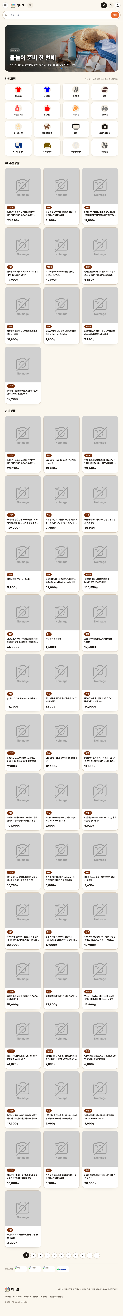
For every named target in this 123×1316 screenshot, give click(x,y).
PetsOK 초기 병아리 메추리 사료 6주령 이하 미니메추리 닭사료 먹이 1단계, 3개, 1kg (100, 760)
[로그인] (118, 5)
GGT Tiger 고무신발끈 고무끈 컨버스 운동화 (99, 878)
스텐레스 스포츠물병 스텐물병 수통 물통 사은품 (22, 1236)
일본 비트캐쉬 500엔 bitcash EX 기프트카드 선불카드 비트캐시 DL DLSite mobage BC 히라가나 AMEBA (60, 879)
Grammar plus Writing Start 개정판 (61, 759)
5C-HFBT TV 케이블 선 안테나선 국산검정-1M (61, 700)
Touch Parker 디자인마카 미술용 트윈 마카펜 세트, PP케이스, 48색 (99, 998)
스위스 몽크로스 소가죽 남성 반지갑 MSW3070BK (60, 273)
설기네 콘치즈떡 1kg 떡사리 (18, 579)
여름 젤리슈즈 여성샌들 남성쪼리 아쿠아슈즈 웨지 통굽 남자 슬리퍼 (99, 333)
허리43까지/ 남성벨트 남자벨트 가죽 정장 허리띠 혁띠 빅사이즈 (61, 333)
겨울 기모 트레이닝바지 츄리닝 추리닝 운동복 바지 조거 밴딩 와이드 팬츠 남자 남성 (100, 214)
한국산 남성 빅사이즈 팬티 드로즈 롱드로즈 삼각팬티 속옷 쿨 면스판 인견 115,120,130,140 (99, 273)
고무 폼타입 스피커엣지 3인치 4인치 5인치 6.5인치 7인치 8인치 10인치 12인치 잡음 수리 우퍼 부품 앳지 (61, 521)
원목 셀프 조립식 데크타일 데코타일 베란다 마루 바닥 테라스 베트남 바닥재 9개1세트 (99, 462)
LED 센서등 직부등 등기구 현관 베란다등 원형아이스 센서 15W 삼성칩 (61, 1117)
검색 (115, 15)
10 (89, 1255)
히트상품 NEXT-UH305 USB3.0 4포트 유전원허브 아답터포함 (22, 1176)
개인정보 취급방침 (56, 1297)
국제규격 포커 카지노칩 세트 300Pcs (61, 996)
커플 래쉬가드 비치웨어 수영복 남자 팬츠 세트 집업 (99, 521)
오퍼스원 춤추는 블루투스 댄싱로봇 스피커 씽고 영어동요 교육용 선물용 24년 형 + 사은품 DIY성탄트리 (22, 521)
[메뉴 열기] (5, 5)
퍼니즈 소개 (17, 1297)
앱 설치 (36, 1297)
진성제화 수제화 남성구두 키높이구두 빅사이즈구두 (22, 333)
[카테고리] (30, 5)
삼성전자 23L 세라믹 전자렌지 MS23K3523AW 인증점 (96, 581)
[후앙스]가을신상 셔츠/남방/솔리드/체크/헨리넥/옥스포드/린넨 (23, 392)
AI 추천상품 (12, 163)
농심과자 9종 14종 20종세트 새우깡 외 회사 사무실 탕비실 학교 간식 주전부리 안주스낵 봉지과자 (23, 1117)
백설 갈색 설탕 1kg (53, 639)
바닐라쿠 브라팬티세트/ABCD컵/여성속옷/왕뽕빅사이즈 (100, 819)
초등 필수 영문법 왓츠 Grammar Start (98, 640)
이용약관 (44, 1297)
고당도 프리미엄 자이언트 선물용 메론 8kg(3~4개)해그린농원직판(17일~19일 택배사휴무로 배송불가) (22, 641)
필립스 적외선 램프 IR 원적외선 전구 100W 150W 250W (99, 1117)
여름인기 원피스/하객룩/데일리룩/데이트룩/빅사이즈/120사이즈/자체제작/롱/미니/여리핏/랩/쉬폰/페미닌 (61, 581)
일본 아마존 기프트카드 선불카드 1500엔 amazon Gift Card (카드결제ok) (61, 938)
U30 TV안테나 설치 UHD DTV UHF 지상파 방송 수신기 (97, 700)
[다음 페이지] (97, 1255)
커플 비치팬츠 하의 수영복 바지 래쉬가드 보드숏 (99, 1176)
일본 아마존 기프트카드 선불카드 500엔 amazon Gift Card (100, 1057)
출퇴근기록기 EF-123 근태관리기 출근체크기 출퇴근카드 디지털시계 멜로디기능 (22, 819)
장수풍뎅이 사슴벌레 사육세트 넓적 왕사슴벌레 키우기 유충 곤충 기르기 (22, 878)
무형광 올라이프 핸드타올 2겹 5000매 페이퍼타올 (22, 998)
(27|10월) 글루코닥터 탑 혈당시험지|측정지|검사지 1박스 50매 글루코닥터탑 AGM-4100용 (61, 1058)
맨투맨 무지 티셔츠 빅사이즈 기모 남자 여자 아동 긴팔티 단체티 (22, 273)
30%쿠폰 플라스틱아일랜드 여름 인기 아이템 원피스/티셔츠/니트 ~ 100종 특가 (22, 938)
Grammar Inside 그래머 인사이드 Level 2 (61, 461)
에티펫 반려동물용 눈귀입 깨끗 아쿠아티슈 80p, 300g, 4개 (61, 819)
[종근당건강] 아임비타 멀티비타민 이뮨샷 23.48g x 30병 (22, 1057)
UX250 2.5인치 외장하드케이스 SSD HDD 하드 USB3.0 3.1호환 (21, 759)
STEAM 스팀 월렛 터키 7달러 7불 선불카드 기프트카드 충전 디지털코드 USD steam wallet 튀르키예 (99, 938)
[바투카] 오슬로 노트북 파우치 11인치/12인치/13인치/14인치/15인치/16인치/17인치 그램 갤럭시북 (21, 214)
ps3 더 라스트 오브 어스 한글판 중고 (22, 698)
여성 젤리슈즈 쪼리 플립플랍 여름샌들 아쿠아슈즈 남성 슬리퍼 (61, 213)
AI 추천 (8, 1297)
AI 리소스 (27, 1297)
